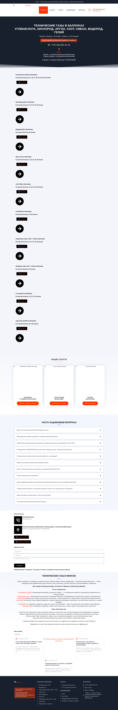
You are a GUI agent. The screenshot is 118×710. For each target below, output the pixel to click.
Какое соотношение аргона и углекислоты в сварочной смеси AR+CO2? (38, 469)
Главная (43, 10)
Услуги (60, 10)
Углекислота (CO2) (25, 592)
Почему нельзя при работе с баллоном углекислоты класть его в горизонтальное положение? (45, 488)
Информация (70, 10)
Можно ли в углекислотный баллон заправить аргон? (32, 462)
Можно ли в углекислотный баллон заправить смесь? (33, 430)
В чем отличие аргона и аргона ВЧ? (27, 475)
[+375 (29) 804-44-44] (89, 10)
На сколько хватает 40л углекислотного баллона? (31, 501)
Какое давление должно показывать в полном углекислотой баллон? (37, 436)
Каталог (52, 10)
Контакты (81, 10)
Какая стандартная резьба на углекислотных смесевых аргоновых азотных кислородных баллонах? (47, 482)
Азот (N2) (20, 600)
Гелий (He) (22, 604)
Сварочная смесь (24, 596)
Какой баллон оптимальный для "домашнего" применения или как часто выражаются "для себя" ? (46, 443)
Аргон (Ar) (21, 598)
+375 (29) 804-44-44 (98, 9)
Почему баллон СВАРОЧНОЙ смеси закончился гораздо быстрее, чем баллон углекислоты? (44, 449)
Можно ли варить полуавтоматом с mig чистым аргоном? (34, 495)
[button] (59, 430)
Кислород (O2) (27, 606)
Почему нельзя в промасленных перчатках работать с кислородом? (37, 456)
